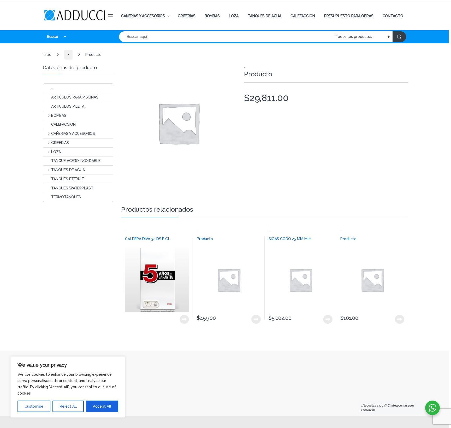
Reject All (68, 406)
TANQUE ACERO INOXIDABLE (75, 161)
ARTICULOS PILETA (67, 106)
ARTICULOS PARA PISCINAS (74, 97)
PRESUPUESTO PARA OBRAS (348, 16)
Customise (34, 406)
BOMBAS (212, 16)
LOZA (234, 16)
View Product (182, 319)
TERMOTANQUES (66, 197)
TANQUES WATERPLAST (72, 188)
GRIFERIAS (186, 16)
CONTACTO (393, 16)
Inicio (47, 54)
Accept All (102, 406)
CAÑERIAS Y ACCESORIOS (143, 16)
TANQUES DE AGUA (264, 16)
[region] (67, 387)
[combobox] (226, 36)
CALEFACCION (302, 16)
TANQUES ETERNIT (67, 179)
